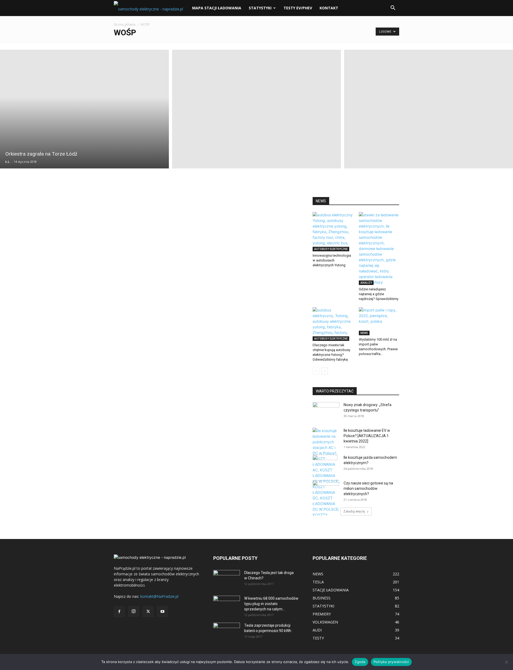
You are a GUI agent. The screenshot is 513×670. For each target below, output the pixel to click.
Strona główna (124, 24)
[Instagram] (133, 611)
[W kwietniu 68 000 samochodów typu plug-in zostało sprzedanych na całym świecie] (226, 603)
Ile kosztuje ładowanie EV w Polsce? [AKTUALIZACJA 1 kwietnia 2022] (367, 435)
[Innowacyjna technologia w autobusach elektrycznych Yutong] (333, 231)
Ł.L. (7, 162)
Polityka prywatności (391, 662)
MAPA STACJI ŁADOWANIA (216, 7)
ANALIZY (366, 282)
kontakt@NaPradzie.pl (159, 596)
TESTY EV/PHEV (297, 7)
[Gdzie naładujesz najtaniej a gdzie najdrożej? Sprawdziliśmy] (379, 248)
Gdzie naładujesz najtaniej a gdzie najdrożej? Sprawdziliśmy (378, 294)
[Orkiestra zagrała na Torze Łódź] (84, 109)
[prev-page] (316, 371)
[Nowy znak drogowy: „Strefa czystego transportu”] (326, 409)
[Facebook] (119, 611)
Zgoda (360, 662)
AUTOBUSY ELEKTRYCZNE (331, 249)
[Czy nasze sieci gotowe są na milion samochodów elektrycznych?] (326, 488)
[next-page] (324, 371)
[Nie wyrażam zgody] (506, 662)
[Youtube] (162, 611)
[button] (392, 8)
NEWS (364, 333)
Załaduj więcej (354, 511)
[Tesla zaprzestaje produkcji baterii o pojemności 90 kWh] (226, 628)
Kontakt (329, 7)
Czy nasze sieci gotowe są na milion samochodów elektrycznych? (368, 488)
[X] (148, 611)
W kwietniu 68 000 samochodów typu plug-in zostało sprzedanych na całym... (271, 603)
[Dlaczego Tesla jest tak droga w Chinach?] (226, 579)
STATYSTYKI (260, 7)
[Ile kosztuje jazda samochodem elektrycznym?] (325, 464)
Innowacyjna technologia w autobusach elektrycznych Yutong (332, 260)
